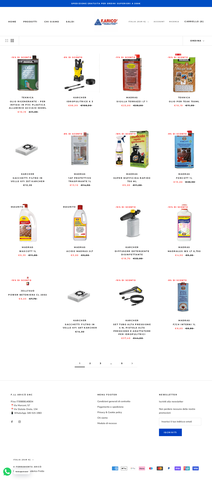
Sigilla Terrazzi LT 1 (132, 101)
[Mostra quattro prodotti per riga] (12, 40)
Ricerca (174, 22)
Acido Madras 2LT (79, 251)
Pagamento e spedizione (110, 406)
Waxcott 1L (27, 251)
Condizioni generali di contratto (113, 401)
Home (12, 21)
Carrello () (194, 21)
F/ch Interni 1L (184, 324)
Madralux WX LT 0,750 (184, 251)
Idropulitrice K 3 (80, 101)
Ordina (196, 40)
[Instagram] (19, 422)
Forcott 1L (184, 178)
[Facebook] (12, 422)
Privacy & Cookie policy (109, 412)
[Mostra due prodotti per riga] (6, 40)
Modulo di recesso (107, 423)
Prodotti (30, 21)
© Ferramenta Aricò (27, 467)
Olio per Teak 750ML (184, 101)
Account (159, 22)
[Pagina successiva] (132, 363)
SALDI (70, 21)
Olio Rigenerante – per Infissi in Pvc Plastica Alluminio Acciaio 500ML (28, 104)
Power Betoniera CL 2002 (27, 294)
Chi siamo (51, 21)
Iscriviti (170, 432)
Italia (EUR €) (137, 22)
